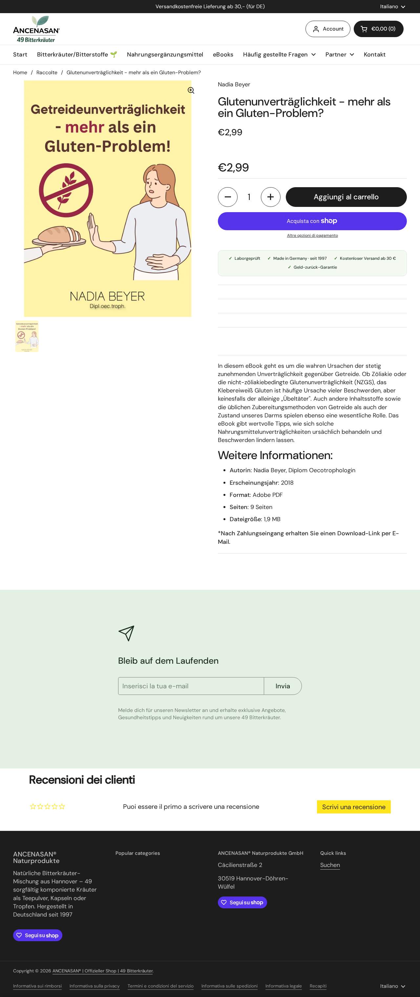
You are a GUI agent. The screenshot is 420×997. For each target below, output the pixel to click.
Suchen (330, 865)
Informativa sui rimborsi (37, 986)
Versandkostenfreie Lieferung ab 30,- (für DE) (210, 6)
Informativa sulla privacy (95, 986)
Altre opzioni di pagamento (312, 235)
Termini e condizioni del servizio (161, 986)
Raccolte (46, 72)
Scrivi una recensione (354, 807)
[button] (228, 197)
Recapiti (318, 986)
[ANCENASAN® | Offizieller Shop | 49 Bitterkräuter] (36, 29)
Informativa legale (283, 986)
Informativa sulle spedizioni (229, 986)
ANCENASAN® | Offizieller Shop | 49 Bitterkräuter (102, 971)
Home (20, 72)
